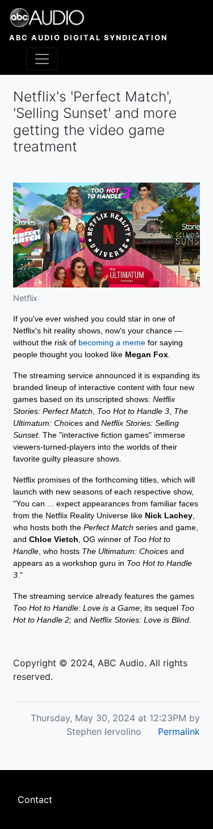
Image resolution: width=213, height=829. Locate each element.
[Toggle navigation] (42, 59)
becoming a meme (111, 342)
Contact (35, 799)
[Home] (88, 17)
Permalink (179, 731)
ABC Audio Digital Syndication (88, 37)
